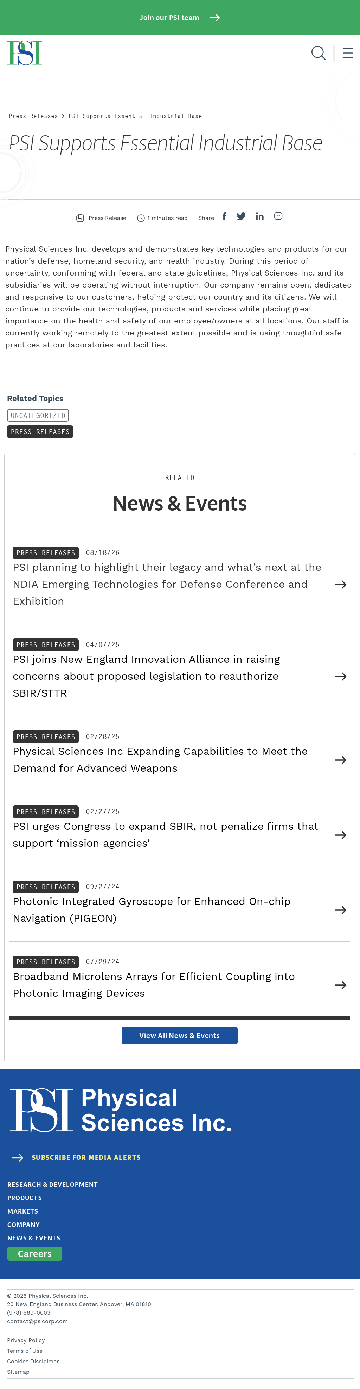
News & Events (33, 1238)
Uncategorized (38, 415)
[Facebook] (224, 218)
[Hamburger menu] (347, 53)
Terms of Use (25, 1350)
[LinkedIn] (260, 218)
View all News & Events (179, 1036)
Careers (35, 1253)
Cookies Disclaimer (33, 1361)
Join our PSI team (169, 18)
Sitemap (18, 1372)
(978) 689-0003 (28, 1312)
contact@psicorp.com (37, 1321)
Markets (23, 1211)
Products (24, 1198)
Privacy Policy (26, 1340)
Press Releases (33, 116)
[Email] (278, 217)
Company (23, 1224)
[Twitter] (241, 218)
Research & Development (52, 1184)
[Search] (318, 53)
